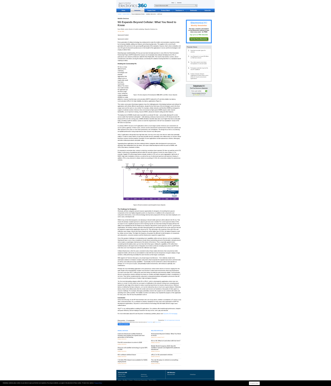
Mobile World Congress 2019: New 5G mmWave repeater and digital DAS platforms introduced (165, 347)
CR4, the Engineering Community (172, 320)
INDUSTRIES (126, 14)
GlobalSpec (193, 374)
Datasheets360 (171, 374)
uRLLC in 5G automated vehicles (162, 354)
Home (123, 10)
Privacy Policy (152, 380)
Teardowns (178, 10)
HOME (119, 14)
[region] (165, 383)
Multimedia (193, 10)
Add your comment (123, 324)
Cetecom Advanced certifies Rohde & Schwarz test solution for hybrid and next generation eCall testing (131, 335)
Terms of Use (158, 322)
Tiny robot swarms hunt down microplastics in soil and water (198, 62)
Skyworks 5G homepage (170, 313)
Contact (131, 380)
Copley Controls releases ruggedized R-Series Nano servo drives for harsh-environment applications (199, 76)
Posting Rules (150, 322)
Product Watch (165, 10)
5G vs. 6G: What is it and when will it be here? (165, 340)
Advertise (179, 2)
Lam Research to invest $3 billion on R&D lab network (199, 57)
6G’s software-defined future (127, 354)
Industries (137, 10)
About (172, 2)
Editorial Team (121, 374)
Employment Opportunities (141, 380)
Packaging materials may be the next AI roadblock (199, 68)
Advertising (143, 374)
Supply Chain (151, 10)
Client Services (122, 376)
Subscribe (208, 10)
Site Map (125, 380)
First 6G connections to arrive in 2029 (130, 342)
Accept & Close (254, 383)
